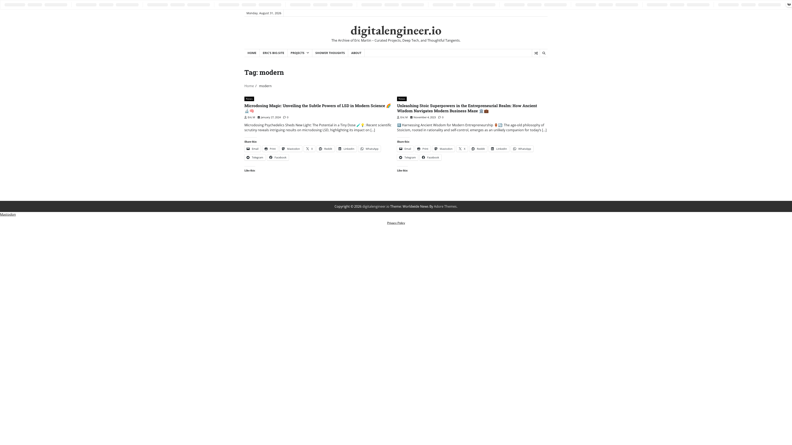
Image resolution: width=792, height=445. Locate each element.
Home (252, 53)
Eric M (251, 117)
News (249, 99)
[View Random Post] (536, 53)
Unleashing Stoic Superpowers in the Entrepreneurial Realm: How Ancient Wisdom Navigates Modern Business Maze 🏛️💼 (467, 108)
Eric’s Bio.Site (273, 53)
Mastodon (8, 214)
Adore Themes (445, 206)
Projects (297, 53)
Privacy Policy (396, 223)
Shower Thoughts (330, 53)
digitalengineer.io (396, 30)
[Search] (544, 53)
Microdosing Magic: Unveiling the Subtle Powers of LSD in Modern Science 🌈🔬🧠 (317, 108)
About (356, 53)
